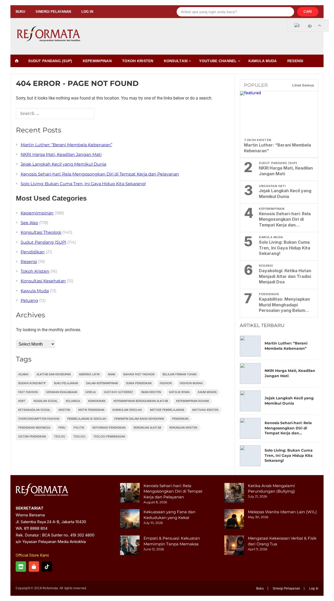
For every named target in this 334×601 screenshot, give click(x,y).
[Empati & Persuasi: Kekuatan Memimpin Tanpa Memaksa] (130, 546)
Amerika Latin (89, 374)
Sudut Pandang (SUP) (50, 61)
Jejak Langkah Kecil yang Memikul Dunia (63, 164)
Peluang (29, 300)
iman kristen (151, 392)
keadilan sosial (46, 401)
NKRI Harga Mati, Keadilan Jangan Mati (61, 154)
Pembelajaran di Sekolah (86, 419)
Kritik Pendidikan (91, 410)
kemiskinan (96, 401)
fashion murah (191, 383)
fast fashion (28, 392)
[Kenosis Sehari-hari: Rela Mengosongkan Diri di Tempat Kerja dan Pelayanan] (130, 493)
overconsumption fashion (38, 419)
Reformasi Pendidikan (109, 427)
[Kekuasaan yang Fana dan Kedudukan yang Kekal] (130, 519)
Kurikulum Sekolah (127, 410)
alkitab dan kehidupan (54, 374)
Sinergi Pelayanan (53, 12)
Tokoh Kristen (137, 61)
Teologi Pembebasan (109, 436)
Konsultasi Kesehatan (43, 280)
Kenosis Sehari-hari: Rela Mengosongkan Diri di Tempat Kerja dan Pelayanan (100, 174)
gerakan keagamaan (61, 392)
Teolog (59, 436)
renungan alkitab (147, 427)
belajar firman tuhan (179, 374)
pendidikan (180, 419)
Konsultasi (176, 61)
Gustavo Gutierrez (118, 392)
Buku (20, 12)
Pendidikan (33, 251)
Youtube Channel (218, 61)
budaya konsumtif (32, 383)
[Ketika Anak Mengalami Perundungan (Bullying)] (234, 493)
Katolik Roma (179, 392)
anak (111, 374)
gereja (90, 392)
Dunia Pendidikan (139, 383)
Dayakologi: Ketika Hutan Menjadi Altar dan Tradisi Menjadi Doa (285, 276)
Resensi (295, 61)
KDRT (22, 401)
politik (79, 427)
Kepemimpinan (97, 61)
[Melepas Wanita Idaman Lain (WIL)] (234, 519)
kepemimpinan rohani (192, 401)
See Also (29, 222)
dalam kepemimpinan (102, 383)
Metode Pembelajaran (167, 410)
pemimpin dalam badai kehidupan (139, 419)
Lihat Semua (303, 85)
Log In (87, 12)
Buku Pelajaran (66, 383)
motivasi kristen (205, 410)
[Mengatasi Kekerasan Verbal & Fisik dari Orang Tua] (234, 546)
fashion (166, 383)
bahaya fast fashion (138, 374)
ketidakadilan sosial (34, 410)
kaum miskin (207, 392)
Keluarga (73, 401)
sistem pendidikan (32, 436)
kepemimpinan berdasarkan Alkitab (141, 401)
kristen (64, 410)
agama (23, 374)
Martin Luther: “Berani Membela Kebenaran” (66, 144)
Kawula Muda (262, 61)
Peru (61, 427)
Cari (307, 12)
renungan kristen (183, 427)
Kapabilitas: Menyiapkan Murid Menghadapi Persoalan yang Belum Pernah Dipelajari (284, 304)
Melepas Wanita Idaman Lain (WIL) (282, 511)
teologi (79, 436)
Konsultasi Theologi (41, 232)
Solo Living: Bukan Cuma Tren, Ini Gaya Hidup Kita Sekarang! (83, 183)
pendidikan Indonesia (34, 427)
